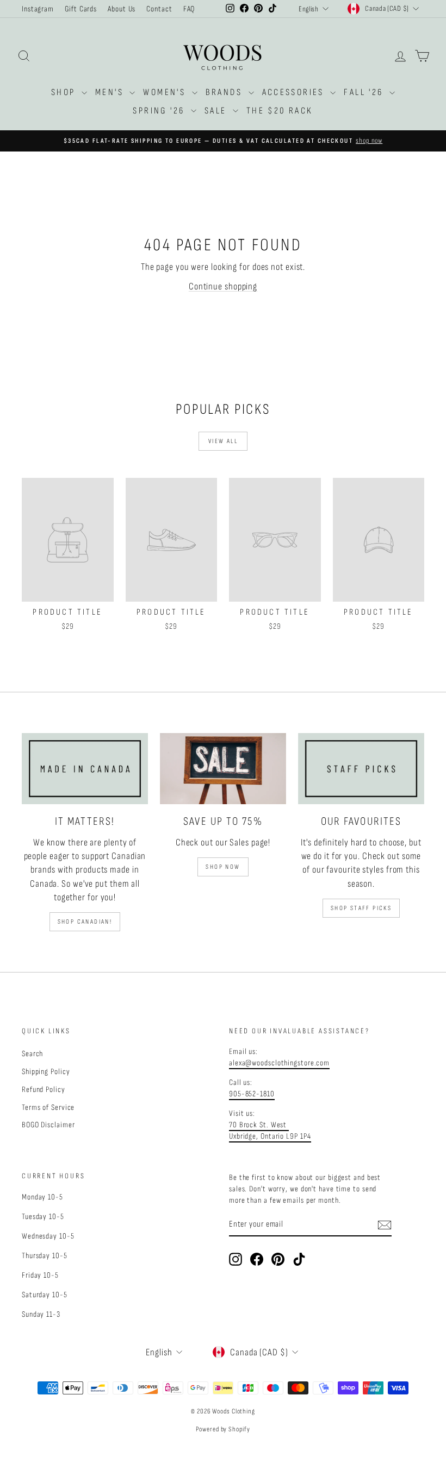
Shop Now (223, 867)
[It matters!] (85, 768)
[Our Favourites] (361, 768)
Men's (111, 92)
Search (32, 1054)
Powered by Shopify (223, 1429)
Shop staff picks (361, 908)
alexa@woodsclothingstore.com (279, 1063)
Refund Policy (43, 1089)
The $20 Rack (279, 110)
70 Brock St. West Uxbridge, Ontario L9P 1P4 (270, 1130)
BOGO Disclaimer (48, 1125)
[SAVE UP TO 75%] (223, 768)
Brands (226, 92)
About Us (121, 9)
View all (223, 441)
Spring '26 (160, 110)
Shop (65, 92)
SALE (217, 110)
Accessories (295, 92)
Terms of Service (48, 1107)
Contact (159, 9)
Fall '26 (365, 92)
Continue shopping (223, 286)
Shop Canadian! (85, 922)
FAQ (189, 9)
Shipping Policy (46, 1071)
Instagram (38, 9)
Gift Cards (81, 9)
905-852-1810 (252, 1094)
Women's (166, 92)
